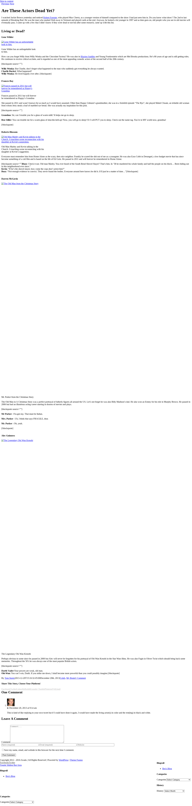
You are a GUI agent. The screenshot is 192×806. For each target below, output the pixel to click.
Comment (5, 742)
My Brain (70, 678)
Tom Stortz (9, 678)
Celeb (62, 678)
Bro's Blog (167, 768)
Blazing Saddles (88, 56)
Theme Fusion (76, 760)
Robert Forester (50, 17)
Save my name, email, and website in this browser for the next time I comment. (39, 750)
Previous (5, 4)
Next (12, 4)
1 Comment (80, 678)
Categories (161, 779)
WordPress (63, 760)
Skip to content (6, 1)
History (160, 791)
